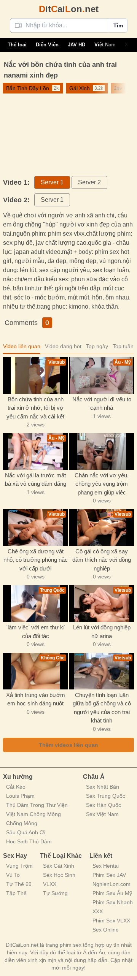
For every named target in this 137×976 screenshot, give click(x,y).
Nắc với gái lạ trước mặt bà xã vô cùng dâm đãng (35, 479)
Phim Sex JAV (109, 875)
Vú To (13, 875)
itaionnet (69, 9)
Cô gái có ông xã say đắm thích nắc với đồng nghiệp (101, 560)
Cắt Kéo (15, 787)
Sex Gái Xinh (58, 866)
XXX (97, 911)
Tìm (118, 25)
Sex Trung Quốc (105, 796)
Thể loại (17, 45)
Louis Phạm (20, 796)
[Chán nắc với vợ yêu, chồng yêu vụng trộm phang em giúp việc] (101, 451)
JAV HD (76, 45)
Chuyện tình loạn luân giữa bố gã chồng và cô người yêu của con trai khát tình (102, 708)
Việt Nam (105, 45)
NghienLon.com (111, 884)
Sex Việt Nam (102, 814)
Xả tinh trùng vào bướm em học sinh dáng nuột (35, 699)
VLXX (49, 884)
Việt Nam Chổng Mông (33, 814)
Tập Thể (16, 893)
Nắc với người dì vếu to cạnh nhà (101, 403)
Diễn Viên (47, 45)
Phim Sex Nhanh (112, 902)
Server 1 (52, 182)
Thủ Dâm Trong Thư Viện (37, 805)
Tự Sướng (55, 893)
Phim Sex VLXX (111, 920)
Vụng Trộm (19, 866)
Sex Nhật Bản (102, 787)
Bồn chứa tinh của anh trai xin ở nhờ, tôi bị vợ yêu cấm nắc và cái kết (35, 408)
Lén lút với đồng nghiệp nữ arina (102, 631)
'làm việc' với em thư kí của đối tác (35, 631)
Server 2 (89, 182)
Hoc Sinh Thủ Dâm (29, 841)
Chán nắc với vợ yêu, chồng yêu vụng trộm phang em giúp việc (102, 484)
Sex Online (105, 930)
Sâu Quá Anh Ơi (25, 832)
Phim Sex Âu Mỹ (112, 893)
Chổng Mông (21, 823)
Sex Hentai (105, 866)
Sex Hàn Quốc (103, 805)
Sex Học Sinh (59, 875)
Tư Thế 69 (19, 884)
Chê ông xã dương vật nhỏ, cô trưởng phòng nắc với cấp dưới (35, 560)
